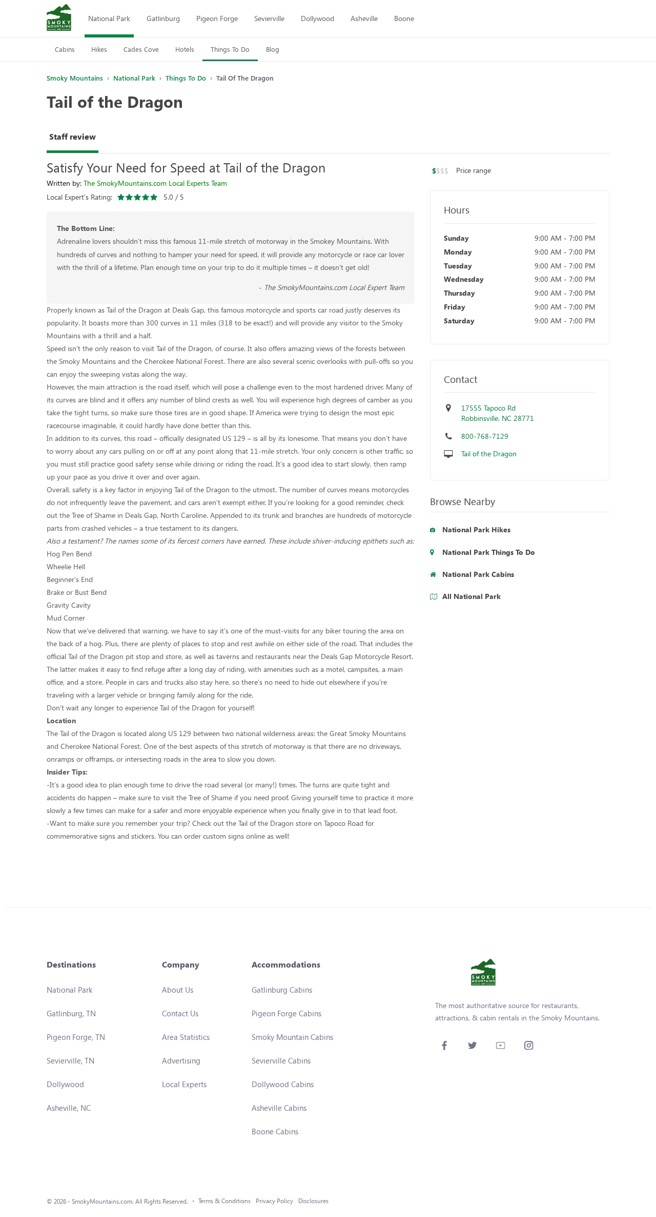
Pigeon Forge (217, 18)
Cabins (65, 49)
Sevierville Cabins (281, 1060)
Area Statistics (186, 1037)
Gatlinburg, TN (71, 1013)
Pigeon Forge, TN (76, 1037)
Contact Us (180, 1013)
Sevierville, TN (70, 1060)
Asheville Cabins (279, 1108)
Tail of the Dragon (489, 453)
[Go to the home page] (59, 18)
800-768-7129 (484, 436)
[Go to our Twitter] (472, 1045)
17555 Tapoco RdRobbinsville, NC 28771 (497, 413)
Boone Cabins (275, 1131)
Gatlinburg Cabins (282, 989)
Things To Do (230, 49)
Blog (272, 49)
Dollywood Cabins (283, 1084)
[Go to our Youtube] (500, 1045)
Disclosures (313, 1201)
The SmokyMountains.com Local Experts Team (155, 183)
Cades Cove (141, 49)
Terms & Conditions (224, 1201)
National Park (109, 18)
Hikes (99, 49)
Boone (404, 18)
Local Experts (184, 1084)
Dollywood (317, 18)
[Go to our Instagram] (529, 1045)
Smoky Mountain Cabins (292, 1037)
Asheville (364, 18)
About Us (177, 989)
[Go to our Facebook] (444, 1045)
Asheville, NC (69, 1108)
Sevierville (269, 18)
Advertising (181, 1060)
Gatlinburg (163, 18)
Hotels (184, 49)
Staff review (72, 136)
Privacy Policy (274, 1201)
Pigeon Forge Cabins (286, 1013)
